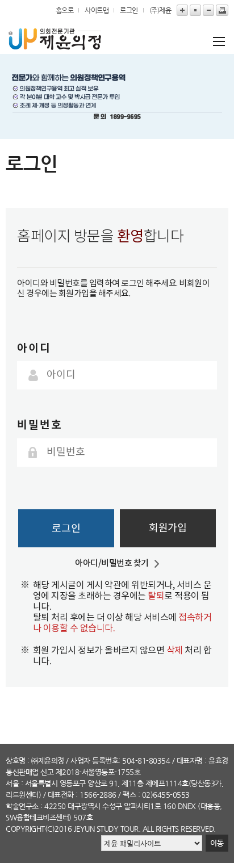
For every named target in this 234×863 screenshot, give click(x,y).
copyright (25, 828)
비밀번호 (39, 425)
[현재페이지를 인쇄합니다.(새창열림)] (222, 10)
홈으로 (65, 10)
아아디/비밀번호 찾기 (112, 563)
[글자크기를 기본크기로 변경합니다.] (195, 10)
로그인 (129, 10)
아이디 (34, 348)
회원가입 (167, 528)
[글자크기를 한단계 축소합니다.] (208, 10)
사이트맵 (96, 10)
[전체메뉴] (215, 41)
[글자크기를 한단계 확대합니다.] (182, 10)
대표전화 (61, 794)
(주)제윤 (160, 10)
